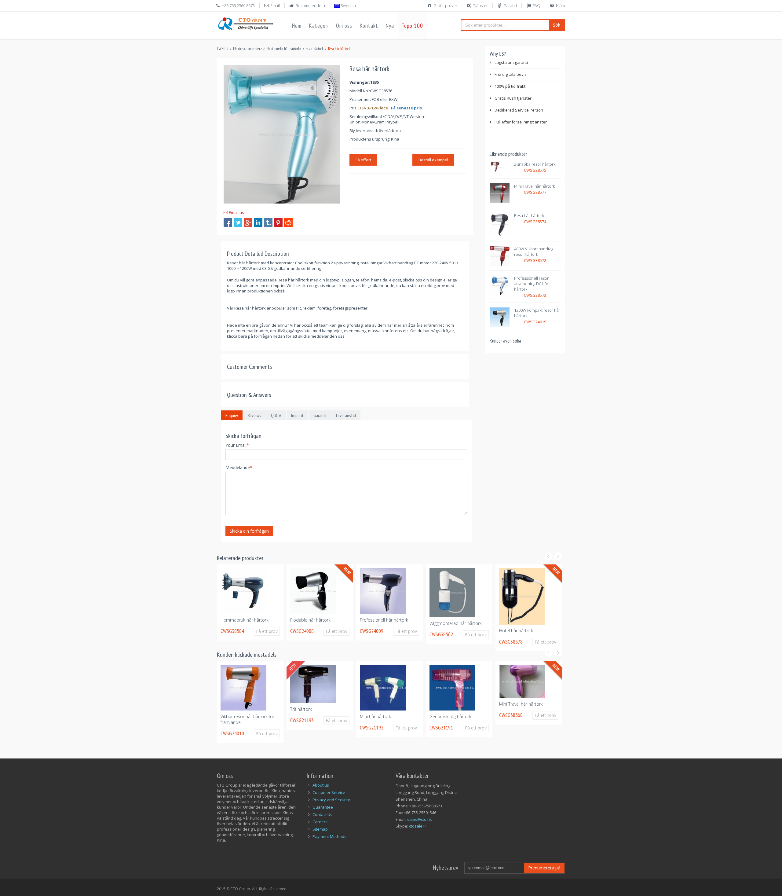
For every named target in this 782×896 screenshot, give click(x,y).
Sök (556, 25)
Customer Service (328, 792)
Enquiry (231, 415)
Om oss (344, 25)
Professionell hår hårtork (365, 620)
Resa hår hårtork (529, 215)
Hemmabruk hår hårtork (226, 620)
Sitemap (320, 829)
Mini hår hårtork (368, 716)
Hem (296, 25)
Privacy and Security (331, 799)
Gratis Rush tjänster (513, 98)
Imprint (297, 415)
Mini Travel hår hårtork (534, 186)
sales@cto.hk (419, 819)
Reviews (254, 415)
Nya (390, 25)
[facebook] (228, 222)
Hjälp (560, 5)
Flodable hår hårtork (292, 620)
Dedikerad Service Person (519, 110)
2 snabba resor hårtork (534, 164)
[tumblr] (268, 222)
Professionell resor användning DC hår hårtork (531, 283)
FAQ (536, 5)
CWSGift (222, 48)
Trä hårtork (294, 709)
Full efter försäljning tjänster (521, 122)
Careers (319, 821)
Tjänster (480, 5)
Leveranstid (346, 415)
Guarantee (322, 807)
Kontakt (369, 25)
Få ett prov (251, 631)
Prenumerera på (544, 868)
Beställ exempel (433, 160)
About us (320, 785)
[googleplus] (248, 222)
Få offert (363, 160)
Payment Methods (329, 836)
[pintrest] (278, 222)
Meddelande (238, 467)
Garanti (510, 5)
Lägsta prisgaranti (511, 62)
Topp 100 (412, 25)
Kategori (319, 25)
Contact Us (322, 814)
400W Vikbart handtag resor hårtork (533, 251)
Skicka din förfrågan (249, 531)
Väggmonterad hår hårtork (437, 623)
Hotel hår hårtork (497, 630)
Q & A (276, 415)
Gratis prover (445, 5)
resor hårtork (314, 48)
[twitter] (238, 222)
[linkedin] (258, 222)
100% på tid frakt (510, 86)
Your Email (237, 445)
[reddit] (288, 222)
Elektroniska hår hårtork (283, 48)
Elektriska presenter (246, 48)
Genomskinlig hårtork (443, 716)
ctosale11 (418, 826)
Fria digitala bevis (511, 74)
